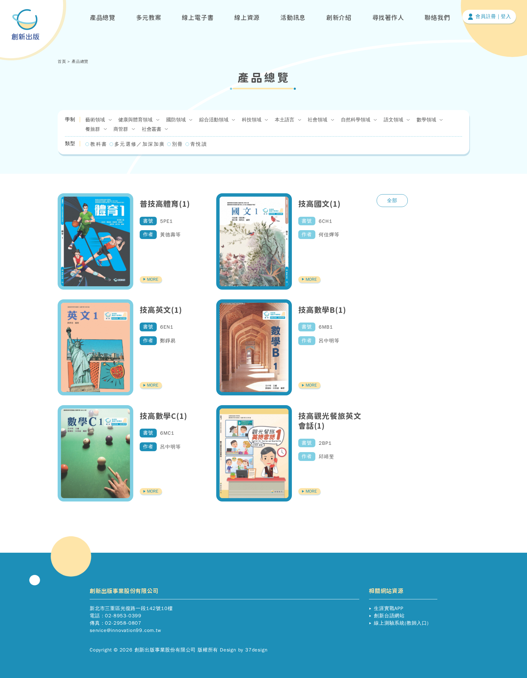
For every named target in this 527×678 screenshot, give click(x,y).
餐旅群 (93, 129)
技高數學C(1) (163, 416)
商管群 (121, 129)
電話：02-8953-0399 (116, 616)
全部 (392, 201)
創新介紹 (339, 17)
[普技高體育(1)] (95, 241)
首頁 (62, 61)
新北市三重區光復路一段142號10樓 (131, 608)
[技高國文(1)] (254, 241)
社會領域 (318, 120)
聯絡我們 (437, 17)
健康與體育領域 (136, 120)
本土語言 (285, 120)
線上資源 (247, 17)
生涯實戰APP (387, 608)
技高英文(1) (161, 310)
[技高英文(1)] (95, 347)
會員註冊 (485, 16)
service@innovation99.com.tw (125, 630)
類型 (70, 144)
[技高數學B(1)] (254, 347)
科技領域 (252, 120)
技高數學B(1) (322, 310)
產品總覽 (102, 17)
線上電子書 (197, 17)
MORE (152, 279)
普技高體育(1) (165, 204)
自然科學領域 (356, 120)
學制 (70, 119)
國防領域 (176, 120)
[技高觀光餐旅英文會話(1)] (254, 453)
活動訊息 (293, 17)
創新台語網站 (388, 616)
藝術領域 (95, 120)
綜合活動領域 (214, 120)
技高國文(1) (319, 204)
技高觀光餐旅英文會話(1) (329, 421)
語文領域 (394, 120)
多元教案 (148, 17)
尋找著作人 (388, 17)
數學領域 (427, 120)
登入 (506, 16)
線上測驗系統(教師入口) (400, 623)
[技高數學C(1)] (95, 453)
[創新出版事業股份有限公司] (25, 24)
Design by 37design (243, 650)
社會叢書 (152, 129)
